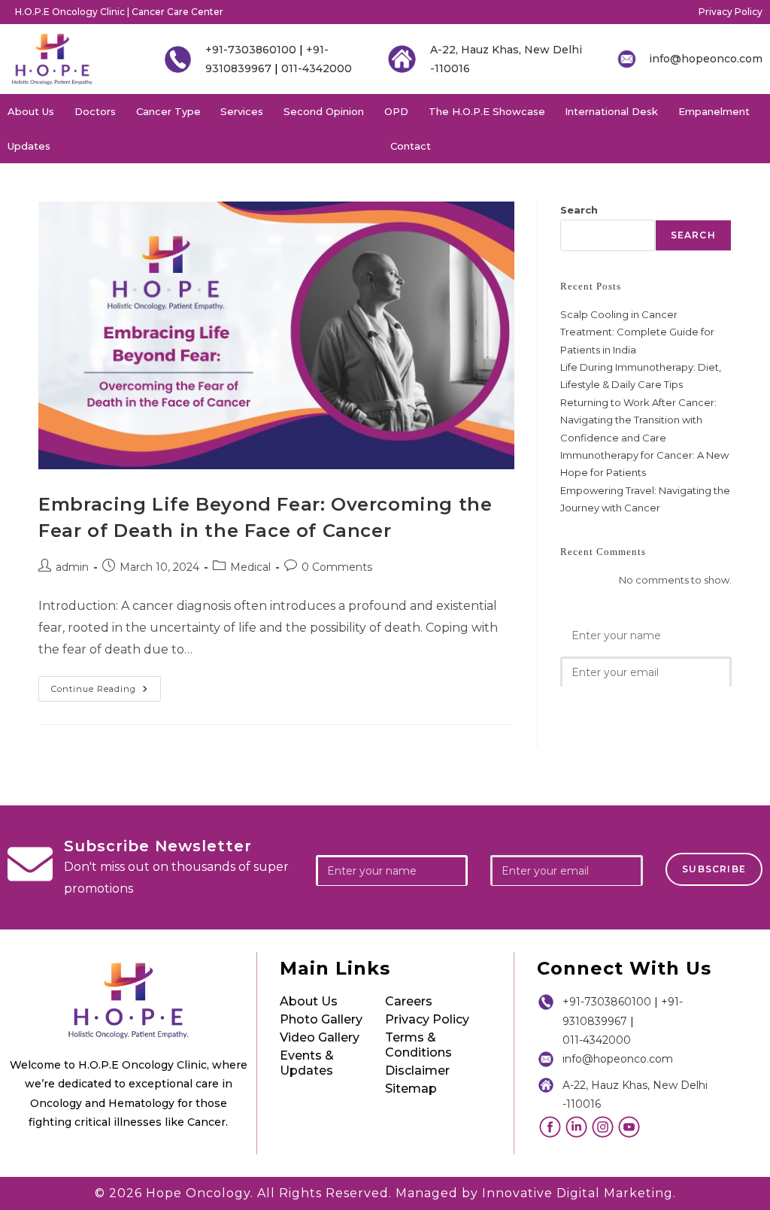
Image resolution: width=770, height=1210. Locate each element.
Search (579, 210)
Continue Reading (106, 685)
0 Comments (337, 567)
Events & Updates (307, 1063)
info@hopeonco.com (705, 58)
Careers (408, 1001)
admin (72, 567)
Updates (29, 146)
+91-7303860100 (250, 49)
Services (241, 111)
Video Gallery (319, 1037)
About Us (31, 111)
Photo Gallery (321, 1019)
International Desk (611, 111)
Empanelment (714, 111)
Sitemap (411, 1088)
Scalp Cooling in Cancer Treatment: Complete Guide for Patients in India (637, 332)
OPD (396, 111)
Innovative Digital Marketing (577, 1193)
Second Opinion (323, 111)
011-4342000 (316, 68)
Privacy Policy (730, 11)
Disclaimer (417, 1070)
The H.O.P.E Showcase (487, 111)
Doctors (95, 111)
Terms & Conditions (418, 1045)
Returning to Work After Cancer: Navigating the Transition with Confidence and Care (638, 420)
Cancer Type (168, 111)
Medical (250, 567)
